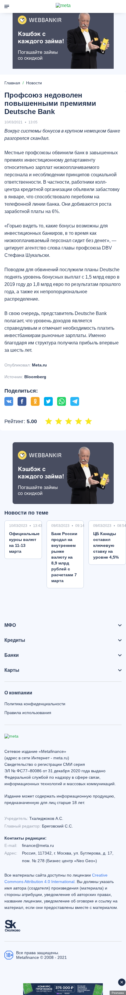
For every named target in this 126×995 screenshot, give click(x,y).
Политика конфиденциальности (34, 703)
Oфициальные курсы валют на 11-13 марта (24, 542)
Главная (12, 83)
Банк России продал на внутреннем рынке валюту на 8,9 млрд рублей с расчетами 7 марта (64, 557)
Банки (11, 655)
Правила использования (27, 712)
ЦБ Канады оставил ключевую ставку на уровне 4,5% (106, 545)
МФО (10, 625)
